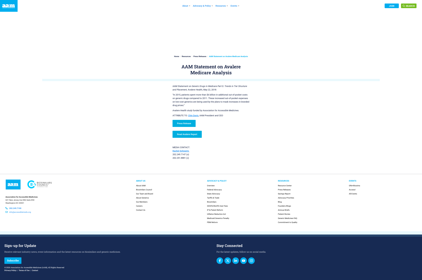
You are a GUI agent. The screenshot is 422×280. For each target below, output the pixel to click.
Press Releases (199, 56)
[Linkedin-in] (235, 260)
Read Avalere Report (187, 134)
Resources (221, 6)
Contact (35, 270)
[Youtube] (243, 260)
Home (176, 56)
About (185, 6)
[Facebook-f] (219, 260)
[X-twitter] (227, 260)
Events (234, 6)
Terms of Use (24, 270)
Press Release (184, 123)
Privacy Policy (10, 270)
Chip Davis (193, 115)
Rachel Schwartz (181, 151)
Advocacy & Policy (202, 6)
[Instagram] (251, 260)
